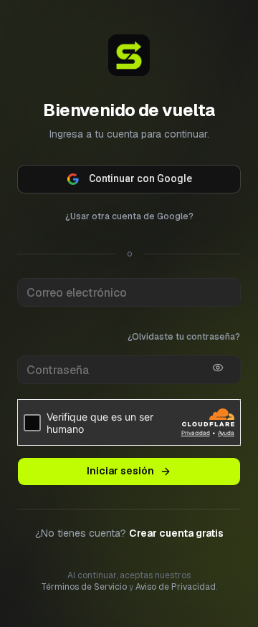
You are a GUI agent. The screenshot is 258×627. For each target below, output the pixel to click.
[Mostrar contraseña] (218, 367)
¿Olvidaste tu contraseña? (184, 337)
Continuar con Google (140, 178)
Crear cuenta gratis (176, 533)
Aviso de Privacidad (175, 587)
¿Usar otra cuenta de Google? (129, 216)
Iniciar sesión (120, 470)
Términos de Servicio (84, 587)
